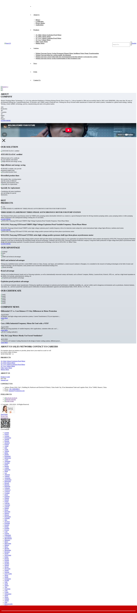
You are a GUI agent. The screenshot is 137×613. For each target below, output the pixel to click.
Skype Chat (4, 416)
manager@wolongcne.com (17, 391)
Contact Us (37, 80)
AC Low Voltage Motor (43, 40)
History (38, 20)
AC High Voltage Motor (43, 36)
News (35, 63)
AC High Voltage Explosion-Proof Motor (48, 35)
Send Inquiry (4, 418)
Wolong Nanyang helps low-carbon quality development (53, 55)
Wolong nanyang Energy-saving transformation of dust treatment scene (58, 58)
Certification (40, 21)
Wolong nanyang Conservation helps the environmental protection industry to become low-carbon (66, 57)
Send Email (4, 414)
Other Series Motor (42, 41)
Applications (40, 25)
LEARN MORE (6, 120)
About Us (36, 15)
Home (35, 6)
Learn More (4, 318)
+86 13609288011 (14, 389)
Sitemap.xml (4, 380)
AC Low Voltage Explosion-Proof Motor (48, 38)
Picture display (40, 23)
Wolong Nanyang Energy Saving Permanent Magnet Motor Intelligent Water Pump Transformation (67, 53)
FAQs (35, 72)
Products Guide (5, 377)
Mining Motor (40, 43)
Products (36, 30)
